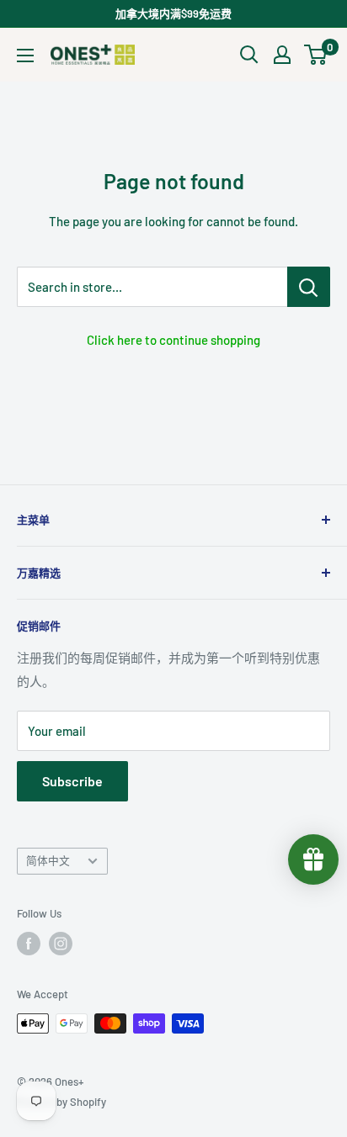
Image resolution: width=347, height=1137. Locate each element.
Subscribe (72, 781)
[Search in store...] (308, 287)
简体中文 (48, 860)
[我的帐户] (282, 54)
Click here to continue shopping (173, 339)
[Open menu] (25, 55)
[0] (316, 55)
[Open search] (249, 54)
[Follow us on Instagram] (60, 943)
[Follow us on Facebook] (28, 943)
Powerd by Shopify (61, 1101)
